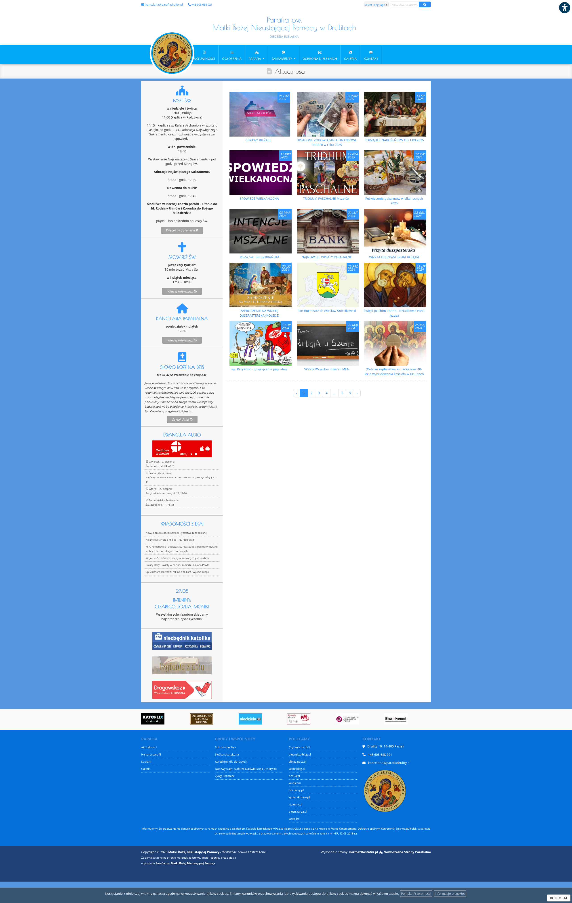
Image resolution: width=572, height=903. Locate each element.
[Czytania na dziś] (182, 665)
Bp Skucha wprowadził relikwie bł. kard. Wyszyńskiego (177, 571)
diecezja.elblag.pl (300, 754)
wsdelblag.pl (297, 769)
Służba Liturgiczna (227, 754)
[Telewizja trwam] (400, 718)
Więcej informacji (180, 291)
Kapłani (146, 762)
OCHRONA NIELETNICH (320, 58)
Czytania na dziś (299, 747)
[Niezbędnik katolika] (182, 640)
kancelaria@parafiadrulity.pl (164, 4)
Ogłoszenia (232, 58)
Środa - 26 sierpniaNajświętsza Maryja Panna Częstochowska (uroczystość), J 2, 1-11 (181, 477)
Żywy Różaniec (224, 776)
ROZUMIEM (558, 898)
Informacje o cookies (450, 893)
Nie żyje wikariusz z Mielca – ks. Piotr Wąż (170, 539)
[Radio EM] (254, 718)
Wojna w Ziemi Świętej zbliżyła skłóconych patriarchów (177, 558)
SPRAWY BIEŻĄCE (258, 140)
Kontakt (371, 58)
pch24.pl (294, 776)
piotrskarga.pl (298, 812)
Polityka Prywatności (416, 893)
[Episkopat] (303, 718)
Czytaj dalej (181, 419)
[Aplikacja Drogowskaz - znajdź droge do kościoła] (182, 689)
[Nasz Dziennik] (352, 718)
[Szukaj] (425, 4)
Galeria (350, 58)
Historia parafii (151, 754)
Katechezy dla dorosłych (231, 762)
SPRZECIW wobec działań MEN (326, 369)
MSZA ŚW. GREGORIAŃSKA (259, 257)
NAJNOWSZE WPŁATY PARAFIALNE (327, 257)
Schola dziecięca (225, 747)
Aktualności (204, 58)
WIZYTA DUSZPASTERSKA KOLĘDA (394, 257)
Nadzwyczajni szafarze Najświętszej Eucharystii (246, 769)
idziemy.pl (295, 804)
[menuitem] (204, 54)
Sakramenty (282, 58)
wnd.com (295, 783)
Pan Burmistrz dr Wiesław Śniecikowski (327, 311)
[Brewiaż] (157, 718)
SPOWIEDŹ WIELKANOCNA (259, 198)
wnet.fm (294, 819)
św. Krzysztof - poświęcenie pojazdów (259, 369)
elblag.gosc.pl (297, 762)
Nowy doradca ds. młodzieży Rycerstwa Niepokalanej (176, 532)
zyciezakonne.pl (299, 797)
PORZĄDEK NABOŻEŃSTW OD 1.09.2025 (394, 140)
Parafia (255, 58)
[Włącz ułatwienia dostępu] (564, 7)
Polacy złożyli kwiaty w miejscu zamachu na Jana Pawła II (178, 565)
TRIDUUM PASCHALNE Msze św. (326, 198)
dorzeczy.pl (296, 790)
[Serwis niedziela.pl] (206, 718)
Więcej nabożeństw (181, 230)
